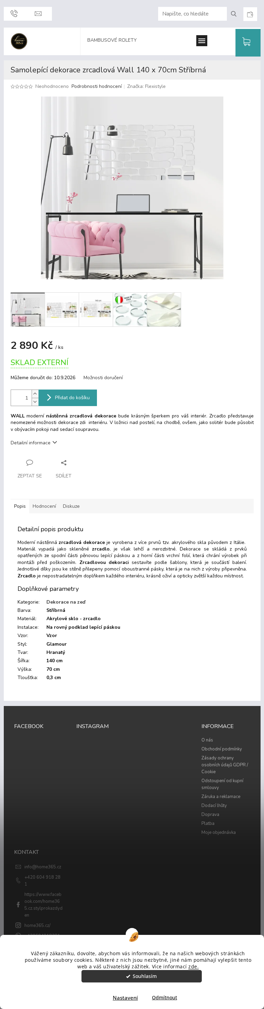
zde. (193, 966)
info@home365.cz (42, 867)
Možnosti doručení (103, 377)
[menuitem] (115, 41)
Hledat (236, 13)
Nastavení (125, 997)
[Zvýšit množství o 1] (35, 394)
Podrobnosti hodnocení (97, 86)
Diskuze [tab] (71, 506)
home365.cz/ (37, 925)
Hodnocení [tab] (44, 506)
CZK (249, 14)
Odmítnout (164, 998)
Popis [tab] (20, 506)
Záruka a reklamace (220, 797)
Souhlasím (145, 976)
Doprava (210, 814)
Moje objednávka (218, 832)
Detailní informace (31, 443)
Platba (207, 823)
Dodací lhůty (214, 806)
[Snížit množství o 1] (35, 402)
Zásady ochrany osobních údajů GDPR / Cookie (224, 765)
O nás (207, 740)
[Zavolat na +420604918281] (14, 14)
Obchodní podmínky (221, 749)
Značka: (146, 86)
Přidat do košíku (72, 397)
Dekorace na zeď (65, 602)
